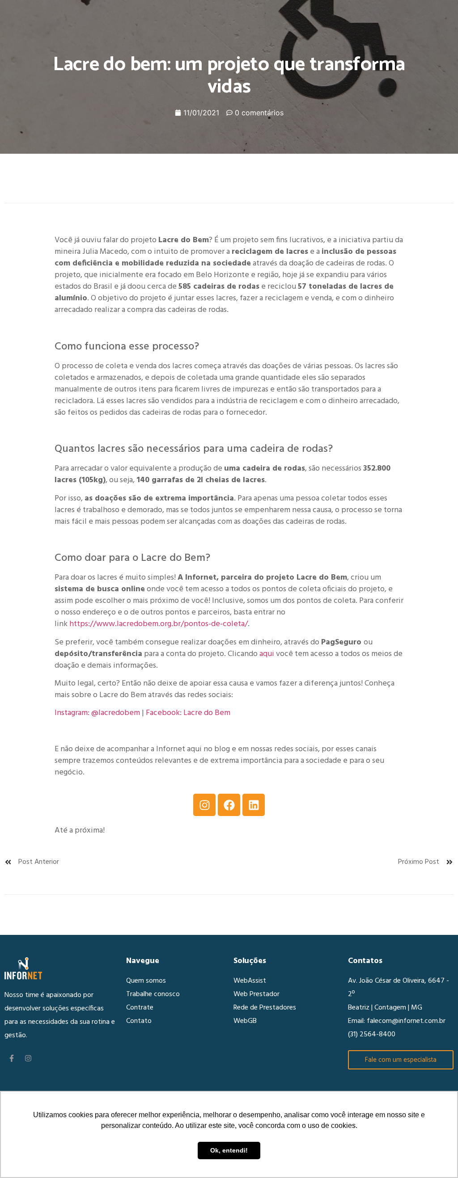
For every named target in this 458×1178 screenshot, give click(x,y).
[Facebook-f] (11, 1058)
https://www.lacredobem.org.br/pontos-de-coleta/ (158, 624)
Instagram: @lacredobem (97, 713)
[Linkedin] (253, 805)
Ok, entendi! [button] (229, 1150)
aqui (266, 654)
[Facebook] (229, 805)
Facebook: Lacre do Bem (188, 713)
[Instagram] (204, 805)
